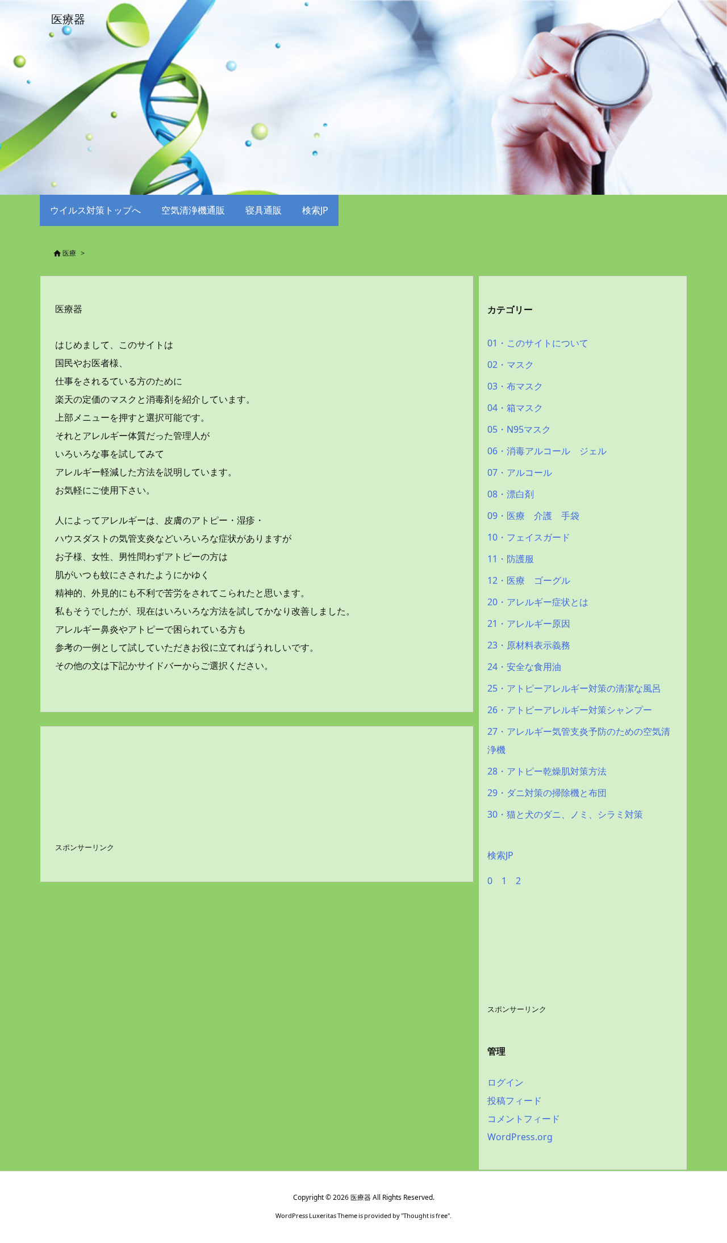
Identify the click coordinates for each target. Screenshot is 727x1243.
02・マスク (510, 364)
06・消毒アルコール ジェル (547, 451)
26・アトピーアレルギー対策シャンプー (569, 710)
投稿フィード (514, 1100)
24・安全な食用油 (524, 666)
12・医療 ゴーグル (528, 580)
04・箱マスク (515, 407)
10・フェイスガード (528, 537)
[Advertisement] (146, 795)
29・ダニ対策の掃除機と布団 (547, 792)
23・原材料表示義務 (528, 645)
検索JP (500, 855)
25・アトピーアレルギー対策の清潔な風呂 (574, 688)
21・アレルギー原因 (528, 623)
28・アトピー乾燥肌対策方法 (547, 771)
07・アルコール (519, 472)
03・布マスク (515, 386)
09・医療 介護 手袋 (533, 515)
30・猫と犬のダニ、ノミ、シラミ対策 (565, 814)
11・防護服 (510, 559)
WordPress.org (520, 1137)
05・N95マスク (519, 429)
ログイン (505, 1082)
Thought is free (425, 1215)
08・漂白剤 (510, 494)
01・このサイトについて (537, 343)
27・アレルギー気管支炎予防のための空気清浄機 (578, 740)
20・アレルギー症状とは (537, 602)
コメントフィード (523, 1118)
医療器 (68, 309)
